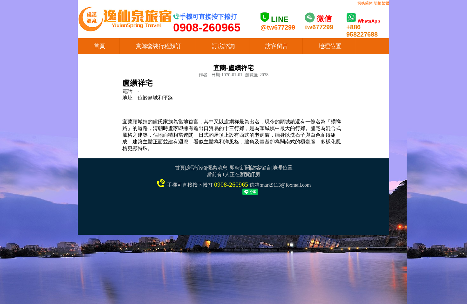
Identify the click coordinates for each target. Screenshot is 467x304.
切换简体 (365, 3)
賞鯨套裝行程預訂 (158, 46)
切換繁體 (381, 3)
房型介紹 (196, 167)
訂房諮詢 (223, 46)
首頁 (99, 46)
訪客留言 (276, 46)
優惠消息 (217, 167)
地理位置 (330, 46)
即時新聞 (240, 167)
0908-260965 (231, 184)
